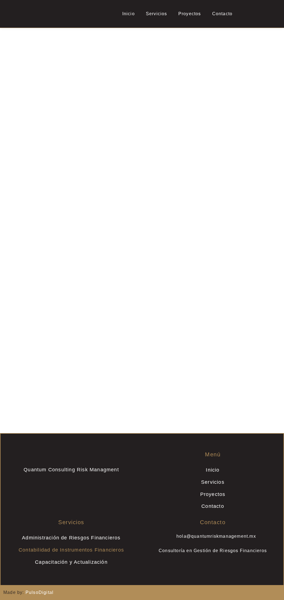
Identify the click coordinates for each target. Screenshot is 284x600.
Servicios (156, 13)
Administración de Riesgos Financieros (71, 537)
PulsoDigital (40, 592)
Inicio (128, 13)
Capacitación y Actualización (71, 562)
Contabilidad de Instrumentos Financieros (71, 550)
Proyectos (189, 13)
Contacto (222, 13)
